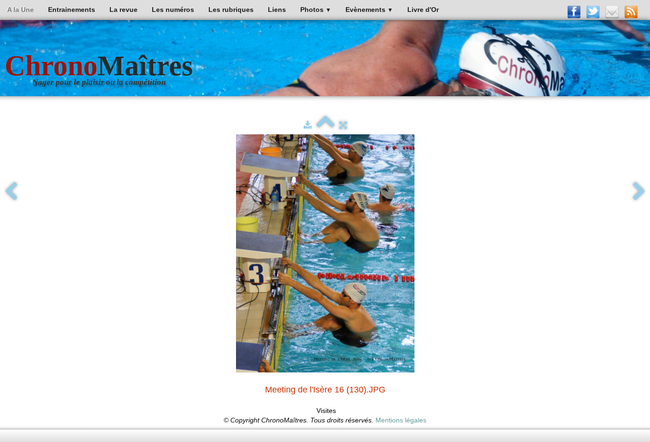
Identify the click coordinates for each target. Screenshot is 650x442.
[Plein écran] (343, 125)
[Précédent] (11, 192)
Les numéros (173, 9)
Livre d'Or (423, 9)
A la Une (20, 9)
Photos (315, 9)
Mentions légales (400, 420)
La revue (123, 9)
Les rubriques (231, 9)
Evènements (369, 9)
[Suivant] (639, 192)
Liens (277, 9)
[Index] (325, 125)
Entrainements (71, 9)
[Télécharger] (308, 125)
